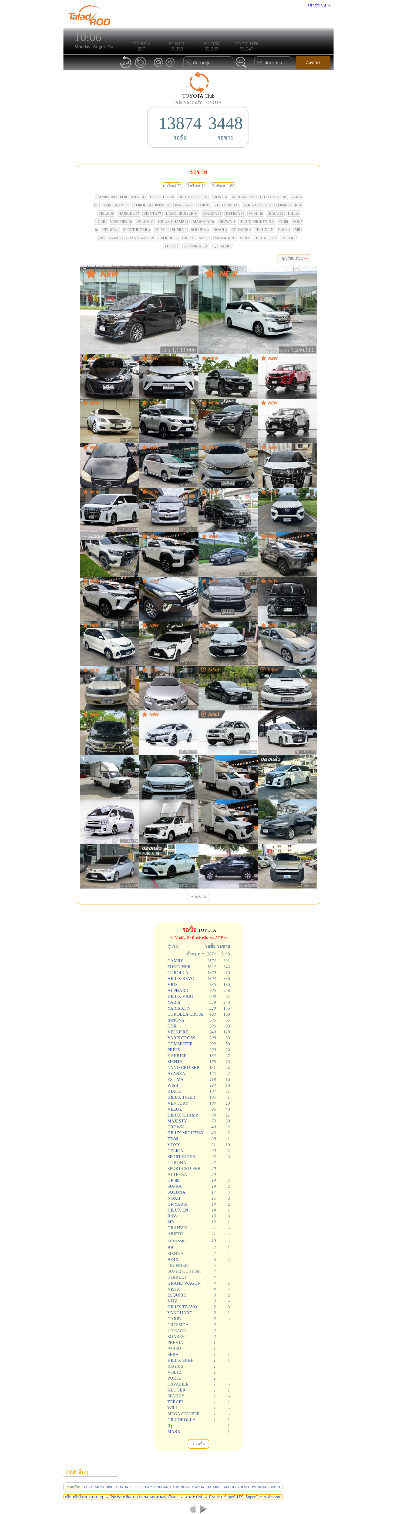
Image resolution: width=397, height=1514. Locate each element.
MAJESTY (203, 222)
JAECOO (228, 1487)
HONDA (122, 1487)
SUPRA (179, 230)
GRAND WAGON (140, 238)
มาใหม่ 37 (172, 185)
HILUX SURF (265, 238)
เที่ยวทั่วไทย (76, 1497)
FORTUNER (133, 197)
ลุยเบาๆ (96, 1497)
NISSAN (162, 1487)
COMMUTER (289, 205)
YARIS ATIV (116, 205)
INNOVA (184, 205)
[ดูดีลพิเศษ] (140, 68)
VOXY (173, 1144)
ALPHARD (243, 197)
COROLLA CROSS (152, 205)
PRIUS (106, 214)
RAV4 (284, 230)
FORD (88, 1487)
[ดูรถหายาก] (158, 66)
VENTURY (121, 222)
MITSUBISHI (105, 1487)
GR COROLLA (196, 246)
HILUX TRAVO (196, 238)
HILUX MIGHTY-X (257, 222)
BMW (174, 1487)
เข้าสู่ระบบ (317, 5)
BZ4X (115, 238)
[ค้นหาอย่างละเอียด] (241, 67)
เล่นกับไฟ (193, 1497)
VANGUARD (225, 238)
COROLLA (162, 197)
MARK (226, 246)
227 (141, 49)
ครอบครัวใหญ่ (164, 1497)
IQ (214, 246)
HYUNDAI (258, 1487)
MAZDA (197, 1487)
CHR (204, 205)
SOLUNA (200, 230)
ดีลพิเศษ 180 (222, 185)
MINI (217, 1487)
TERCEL (171, 246)
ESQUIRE (168, 238)
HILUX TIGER (181, 1097)
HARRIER (128, 214)
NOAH (220, 230)
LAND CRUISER (182, 214)
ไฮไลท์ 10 (196, 185)
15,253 (176, 49)
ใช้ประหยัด (120, 1497)
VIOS (219, 197)
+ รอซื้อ (198, 1444)
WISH (256, 214)
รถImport (272, 1497)
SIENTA (152, 214)
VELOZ (144, 222)
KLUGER (289, 238)
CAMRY (105, 197)
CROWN (226, 222)
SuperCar (253, 1497)
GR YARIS (241, 230)
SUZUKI (274, 1487)
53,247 (246, 49)
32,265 (211, 49)
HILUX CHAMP (173, 222)
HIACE (275, 214)
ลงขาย (313, 62)
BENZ (185, 1487)
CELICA (110, 230)
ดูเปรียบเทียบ (293, 258)
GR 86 (160, 230)
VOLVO (243, 1487)
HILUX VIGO (273, 197)
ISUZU (150, 1487)
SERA (245, 238)
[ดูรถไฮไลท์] (170, 66)
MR (297, 230)
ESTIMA (235, 214)
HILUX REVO (192, 197)
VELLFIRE (226, 205)
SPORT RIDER (136, 230)
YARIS (173, 1002)
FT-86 (283, 222)
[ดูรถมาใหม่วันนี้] (126, 68)
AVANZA (211, 214)
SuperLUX (233, 1497)
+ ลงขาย (198, 896)
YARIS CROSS (257, 205)
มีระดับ (215, 1497)
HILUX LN (264, 230)
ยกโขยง (140, 1497)
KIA (208, 1487)
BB (102, 238)
